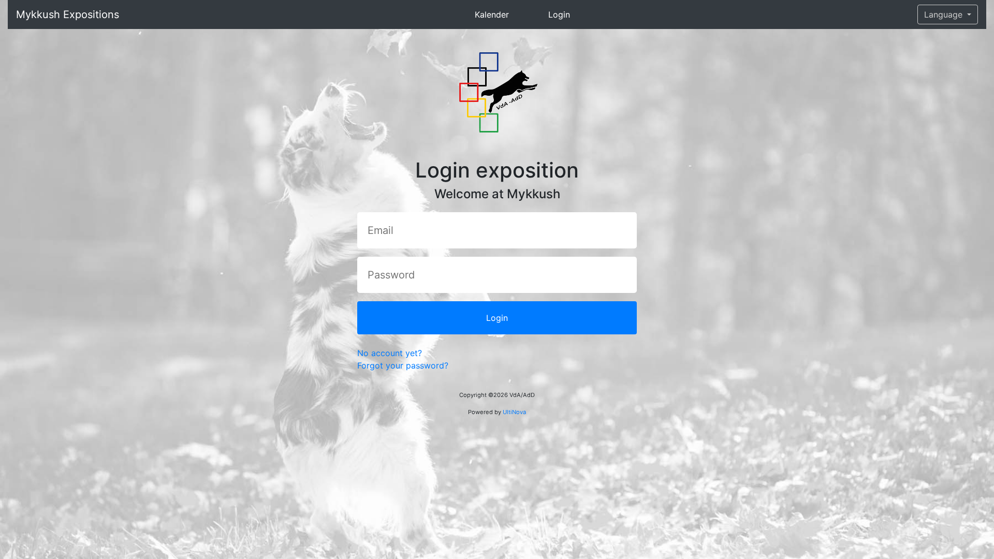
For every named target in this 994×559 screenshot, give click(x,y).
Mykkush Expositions (67, 14)
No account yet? (389, 353)
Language (944, 14)
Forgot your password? (402, 365)
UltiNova (514, 412)
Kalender (492, 14)
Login (559, 14)
